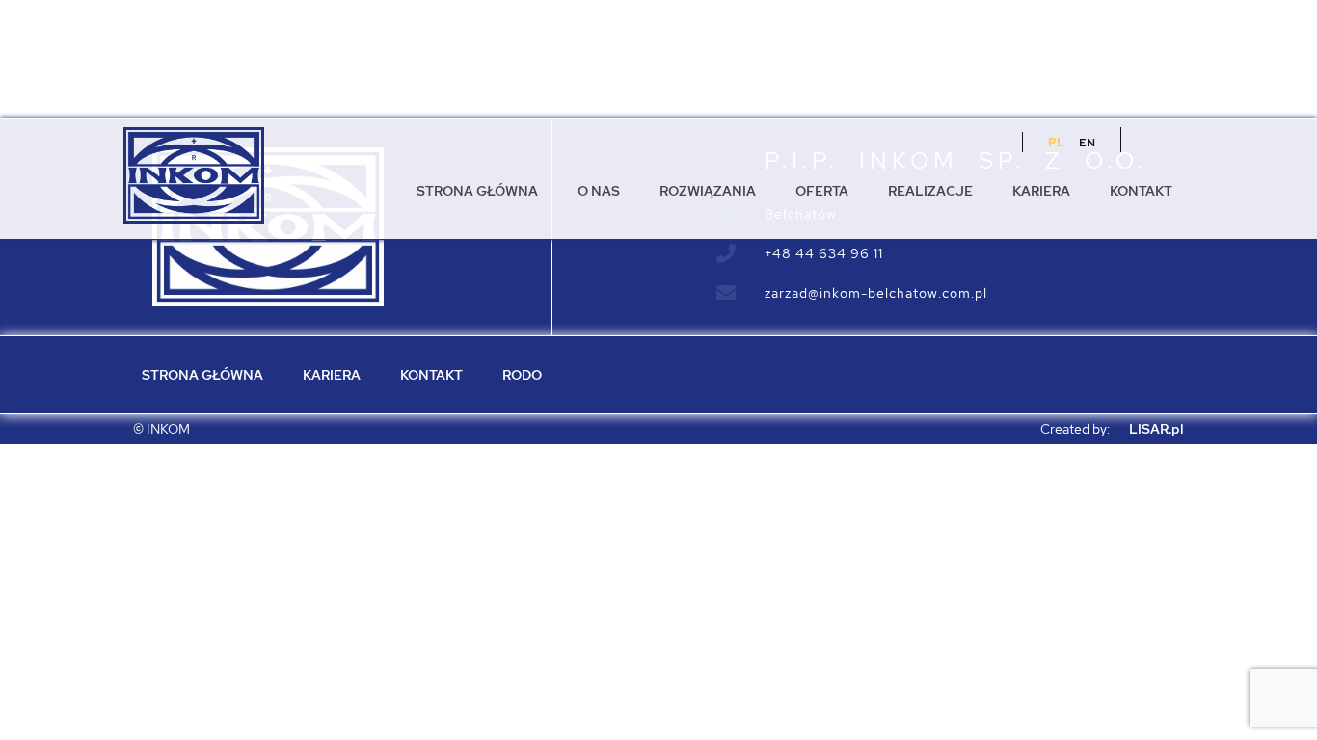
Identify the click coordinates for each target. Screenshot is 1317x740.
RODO (522, 374)
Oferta (821, 190)
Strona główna (477, 190)
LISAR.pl (1156, 428)
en (1087, 142)
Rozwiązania (707, 190)
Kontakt (1141, 190)
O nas (599, 190)
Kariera (1041, 190)
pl (1056, 142)
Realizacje (930, 190)
